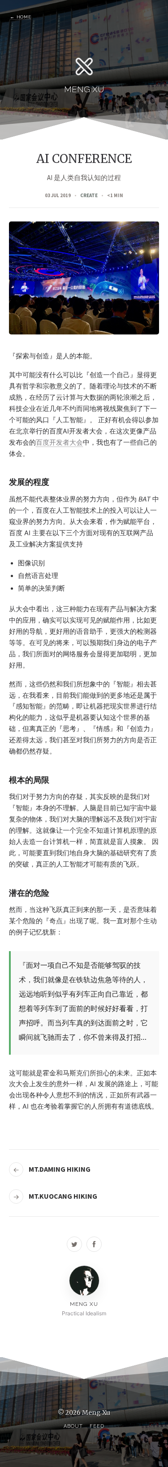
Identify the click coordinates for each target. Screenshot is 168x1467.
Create (89, 196)
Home (20, 16)
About (73, 1426)
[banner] (84, 73)
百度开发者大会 (59, 442)
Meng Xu (96, 1412)
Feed (97, 1426)
